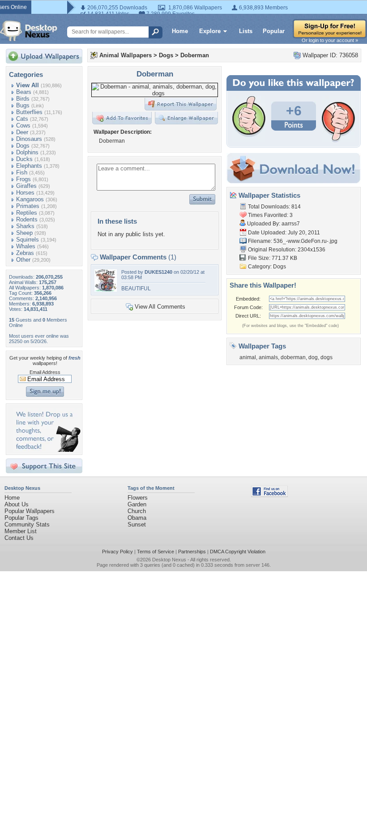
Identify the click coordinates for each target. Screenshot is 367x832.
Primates (27, 206)
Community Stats (27, 524)
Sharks (25, 226)
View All (27, 85)
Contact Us (19, 538)
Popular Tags (21, 517)
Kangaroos (30, 199)
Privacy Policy (117, 551)
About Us (16, 504)
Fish (21, 172)
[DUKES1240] (105, 289)
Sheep (24, 232)
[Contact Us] (47, 449)
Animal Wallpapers (125, 55)
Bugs (23, 105)
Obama (137, 517)
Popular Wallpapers (29, 511)
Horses (25, 192)
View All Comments (160, 306)
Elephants (29, 165)
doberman (293, 357)
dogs (326, 357)
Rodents (27, 219)
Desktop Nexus (169, 559)
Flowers (138, 497)
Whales (25, 246)
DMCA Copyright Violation (237, 551)
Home (180, 31)
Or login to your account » (330, 40)
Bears (23, 92)
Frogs (23, 179)
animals (268, 357)
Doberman (194, 55)
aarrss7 (291, 224)
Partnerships (192, 551)
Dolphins (27, 152)
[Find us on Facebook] (269, 495)
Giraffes (26, 186)
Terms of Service (155, 551)
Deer (22, 132)
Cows (23, 125)
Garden (137, 504)
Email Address (45, 372)
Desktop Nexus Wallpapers (28, 31)
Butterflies (29, 112)
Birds (23, 98)
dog (313, 357)
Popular (274, 31)
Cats (22, 118)
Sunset (137, 524)
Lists (245, 31)
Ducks (24, 159)
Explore (210, 31)
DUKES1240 (158, 272)
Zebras (25, 253)
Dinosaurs (29, 139)
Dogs (23, 145)
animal (247, 357)
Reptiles (26, 212)
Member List (20, 531)
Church (137, 511)
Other (23, 259)
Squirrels (27, 239)
